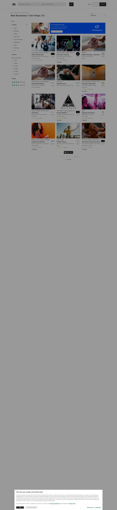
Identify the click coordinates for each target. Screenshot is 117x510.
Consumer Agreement (54, 503)
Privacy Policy (72, 503)
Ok (20, 507)
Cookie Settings (31, 507)
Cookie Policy (98, 507)
